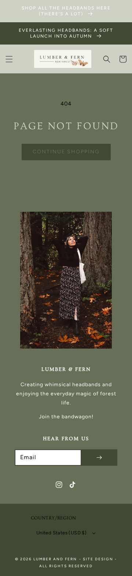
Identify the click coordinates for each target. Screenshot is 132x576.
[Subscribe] (99, 457)
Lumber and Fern (55, 559)
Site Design (98, 559)
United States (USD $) (61, 532)
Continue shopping (66, 152)
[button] (9, 59)
